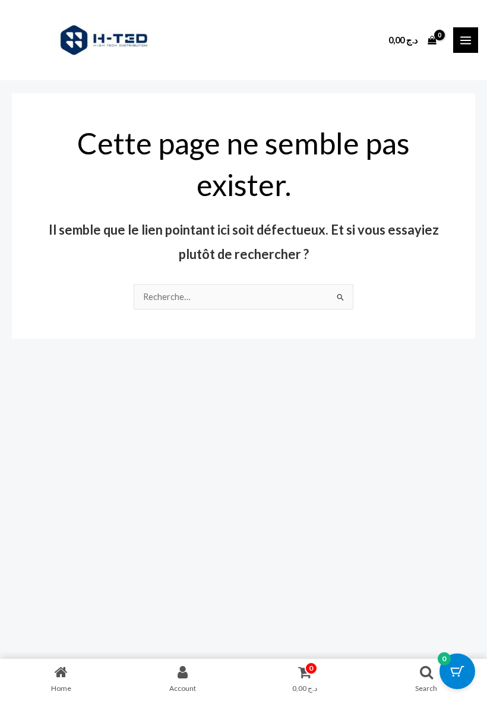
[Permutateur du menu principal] (465, 39)
